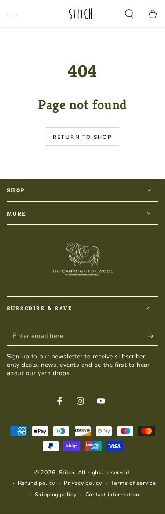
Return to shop (83, 137)
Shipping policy (55, 494)
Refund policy (36, 483)
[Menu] (12, 14)
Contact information (112, 494)
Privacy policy (83, 483)
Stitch (67, 472)
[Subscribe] (152, 336)
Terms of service (133, 483)
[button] (129, 14)
